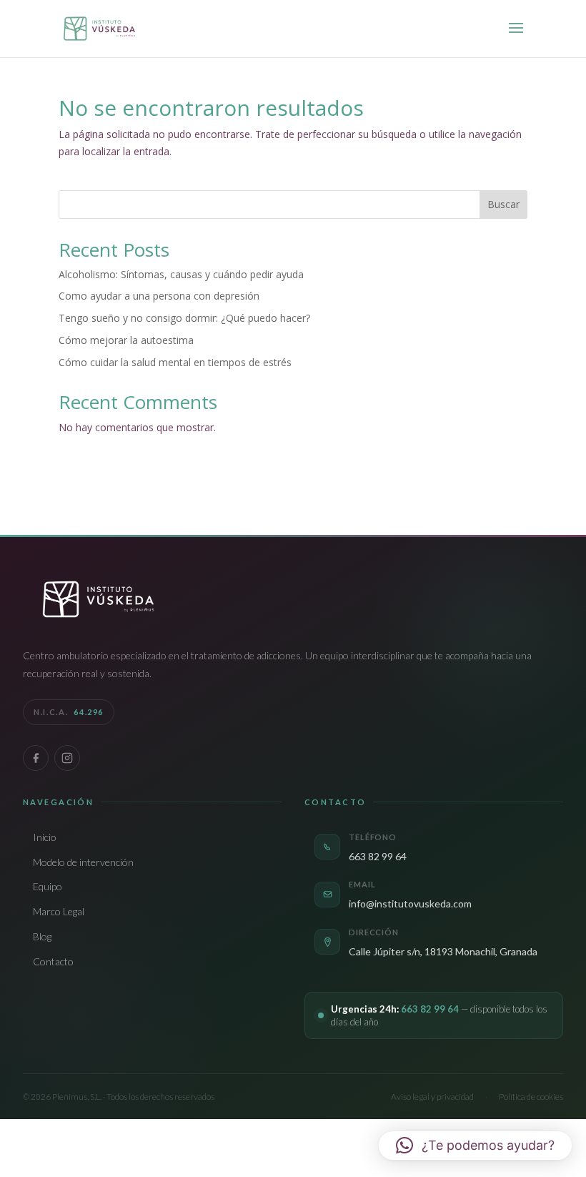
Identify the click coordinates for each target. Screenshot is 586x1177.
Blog (42, 936)
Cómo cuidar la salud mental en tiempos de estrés (175, 362)
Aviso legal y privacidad (432, 1096)
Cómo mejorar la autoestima (126, 340)
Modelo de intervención (83, 862)
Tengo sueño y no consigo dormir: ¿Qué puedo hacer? (184, 318)
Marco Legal (58, 911)
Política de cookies (531, 1096)
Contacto (53, 961)
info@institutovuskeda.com (410, 903)
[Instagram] (67, 758)
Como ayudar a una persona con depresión (159, 295)
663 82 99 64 (378, 856)
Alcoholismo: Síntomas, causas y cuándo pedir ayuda (181, 274)
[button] (475, 1145)
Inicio (44, 837)
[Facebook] (36, 758)
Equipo (47, 886)
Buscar (503, 204)
